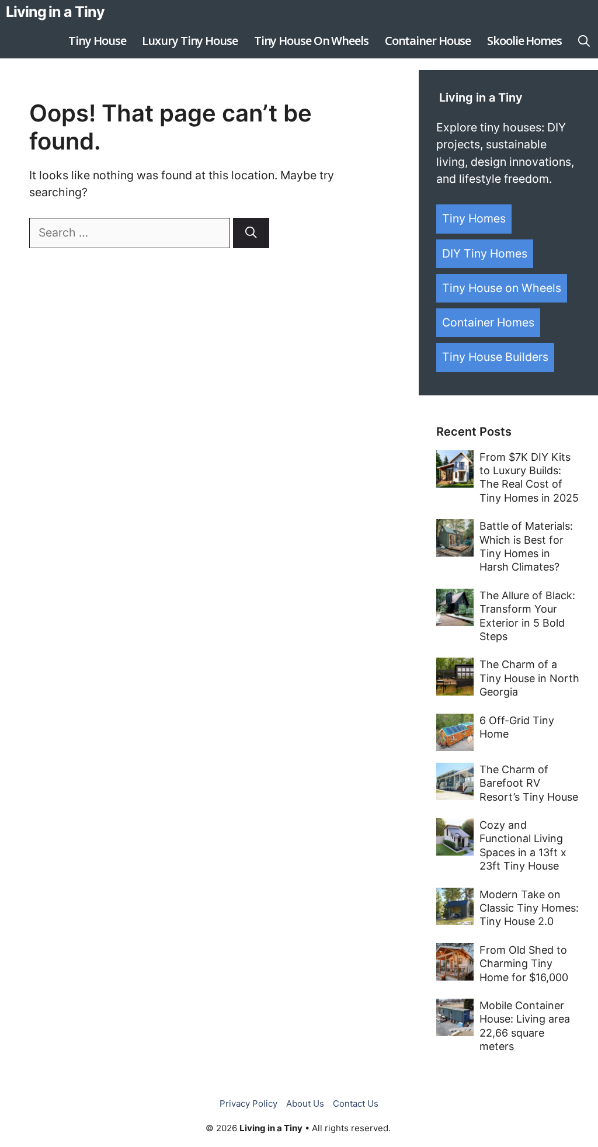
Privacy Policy (248, 1103)
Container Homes (488, 322)
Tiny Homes (474, 218)
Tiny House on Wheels (501, 288)
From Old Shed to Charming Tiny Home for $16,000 (523, 963)
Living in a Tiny (55, 11)
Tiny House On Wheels (311, 40)
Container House (428, 40)
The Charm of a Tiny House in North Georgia (529, 678)
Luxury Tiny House (189, 40)
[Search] (251, 233)
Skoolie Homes (524, 40)
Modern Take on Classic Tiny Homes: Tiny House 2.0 (529, 908)
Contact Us (355, 1103)
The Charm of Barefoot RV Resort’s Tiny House (528, 783)
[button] (584, 40)
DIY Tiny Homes (484, 253)
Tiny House (97, 40)
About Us (305, 1103)
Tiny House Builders (495, 357)
